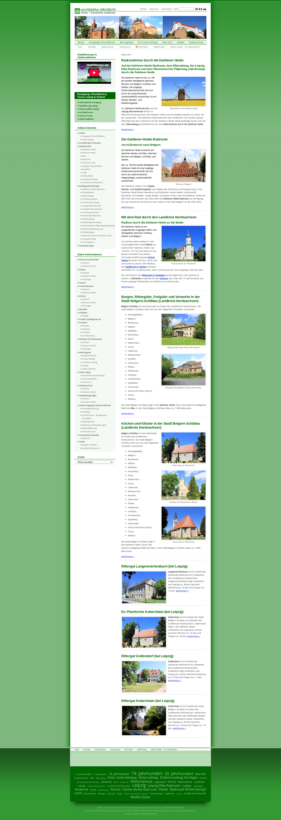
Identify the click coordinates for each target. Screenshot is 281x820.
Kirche (172, 782)
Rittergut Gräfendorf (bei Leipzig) (147, 656)
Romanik (111, 793)
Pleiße (163, 789)
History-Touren (86, 115)
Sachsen (85, 262)
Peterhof (86, 329)
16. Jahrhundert (83, 774)
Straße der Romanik (195, 793)
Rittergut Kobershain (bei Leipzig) (147, 701)
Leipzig (85, 315)
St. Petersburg (88, 335)
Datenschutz (107, 46)
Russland (83, 322)
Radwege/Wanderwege (89, 186)
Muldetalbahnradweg (91, 222)
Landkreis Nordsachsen (92, 182)
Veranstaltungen (86, 245)
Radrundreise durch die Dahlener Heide (152, 60)
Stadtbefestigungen (87, 395)
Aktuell (81, 42)
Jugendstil (160, 781)
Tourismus (86, 382)
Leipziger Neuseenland (92, 166)
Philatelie (83, 312)
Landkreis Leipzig (89, 179)
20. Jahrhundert (179, 773)
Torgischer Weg (89, 239)
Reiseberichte (85, 146)
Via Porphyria (88, 242)
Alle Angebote (126, 42)
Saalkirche (170, 793)
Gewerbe (106, 781)
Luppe (186, 785)
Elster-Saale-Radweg (122, 777)
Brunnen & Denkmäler (89, 259)
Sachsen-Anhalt (89, 266)
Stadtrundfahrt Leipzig (89, 109)
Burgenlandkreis (89, 355)
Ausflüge (86, 411)
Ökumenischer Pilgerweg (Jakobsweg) (98, 225)
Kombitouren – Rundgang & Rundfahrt (94, 417)
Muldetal (86, 169)
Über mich (167, 42)
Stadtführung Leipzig (88, 105)
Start (80, 46)
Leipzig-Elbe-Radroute (91, 205)
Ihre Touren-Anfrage (148, 42)
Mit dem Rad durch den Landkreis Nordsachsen (158, 217)
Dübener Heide (88, 152)
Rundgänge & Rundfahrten (102, 42)
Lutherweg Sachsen (90, 212)
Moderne (81, 789)
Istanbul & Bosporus (91, 448)
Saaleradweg (156, 793)
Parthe (116, 789)
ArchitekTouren (86, 112)
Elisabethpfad (88, 192)
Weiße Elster (87, 175)
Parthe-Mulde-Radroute (92, 229)
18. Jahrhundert (119, 774)
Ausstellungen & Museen (90, 143)
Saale (84, 172)
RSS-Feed (143, 46)
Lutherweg (198, 786)
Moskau (85, 325)
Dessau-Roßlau (88, 359)
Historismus (141, 781)
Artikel (82, 133)
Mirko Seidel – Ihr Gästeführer (185, 46)
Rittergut (102, 793)
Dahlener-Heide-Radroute (93, 189)
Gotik (116, 782)
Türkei (82, 441)
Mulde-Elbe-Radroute (91, 215)
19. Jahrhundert (147, 773)
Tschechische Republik (89, 435)
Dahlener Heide (89, 149)
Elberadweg (101, 778)
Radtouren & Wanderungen (94, 425)
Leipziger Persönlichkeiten (93, 136)
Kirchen (82, 296)
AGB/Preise (159, 46)
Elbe (84, 156)
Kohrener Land (88, 162)
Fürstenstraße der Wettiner (88, 782)
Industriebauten (86, 286)
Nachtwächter (88, 421)
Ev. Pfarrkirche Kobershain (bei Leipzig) (152, 612)
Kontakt (92, 46)
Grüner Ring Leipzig (90, 202)
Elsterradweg (88, 195)
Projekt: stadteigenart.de (90, 319)
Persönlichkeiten (89, 378)
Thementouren (88, 431)
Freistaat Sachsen (89, 199)
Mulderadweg (88, 219)
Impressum (125, 46)
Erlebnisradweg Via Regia (179, 777)
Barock (200, 774)
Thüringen (86, 279)
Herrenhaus (124, 782)
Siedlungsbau (85, 352)
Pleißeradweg (88, 232)
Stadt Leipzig (87, 139)
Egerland (86, 438)
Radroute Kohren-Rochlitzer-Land (97, 235)
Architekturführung (90, 408)
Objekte (180, 42)
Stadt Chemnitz (89, 368)
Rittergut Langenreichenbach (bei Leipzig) (154, 566)
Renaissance (90, 793)
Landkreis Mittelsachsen (96, 786)
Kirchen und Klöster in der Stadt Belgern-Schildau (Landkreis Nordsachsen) (160, 426)
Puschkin (86, 332)
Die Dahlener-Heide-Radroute (144, 139)
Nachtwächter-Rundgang (90, 102)
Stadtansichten (196, 42)
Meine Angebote (86, 119)
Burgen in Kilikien (89, 444)
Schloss (179, 794)
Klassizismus (185, 781)
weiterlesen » (127, 129)
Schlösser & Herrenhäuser (90, 339)
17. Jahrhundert (100, 774)
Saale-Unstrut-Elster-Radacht (136, 793)
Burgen (82, 269)
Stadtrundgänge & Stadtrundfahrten (95, 405)
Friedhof (203, 778)
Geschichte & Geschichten (93, 375)
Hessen (82, 282)
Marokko (83, 309)
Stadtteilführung (89, 428)
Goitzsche (86, 159)
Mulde (93, 789)
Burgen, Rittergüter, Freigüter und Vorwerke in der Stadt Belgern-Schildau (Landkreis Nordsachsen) (160, 299)
